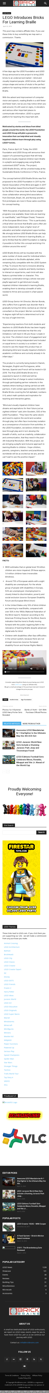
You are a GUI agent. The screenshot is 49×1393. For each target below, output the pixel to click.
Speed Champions (11, 1055)
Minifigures (9, 1029)
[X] (40, 1359)
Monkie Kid (8, 1036)
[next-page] (8, 771)
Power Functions (11, 1044)
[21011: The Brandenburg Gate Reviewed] (9, 1250)
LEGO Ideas (9, 995)
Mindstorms (9, 1021)
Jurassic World (10, 999)
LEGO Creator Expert (12, 969)
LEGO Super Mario (11, 1014)
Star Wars (8, 1062)
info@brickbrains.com (29, 1342)
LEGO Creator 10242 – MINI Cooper (31, 1224)
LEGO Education (10, 1006)
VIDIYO (7, 1081)
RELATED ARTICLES (12, 724)
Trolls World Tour (11, 1074)
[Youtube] (24, 1366)
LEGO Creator (9, 965)
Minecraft (8, 1025)
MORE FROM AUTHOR (31, 724)
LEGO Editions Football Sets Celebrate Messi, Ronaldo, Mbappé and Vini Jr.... (31, 1206)
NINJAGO (8, 1040)
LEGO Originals (10, 1010)
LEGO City (8, 958)
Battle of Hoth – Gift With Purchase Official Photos (35, 711)
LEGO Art (8, 1003)
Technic (7, 1070)
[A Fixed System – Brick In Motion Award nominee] (9, 1239)
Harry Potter (9, 992)
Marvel (7, 1018)
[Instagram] (20, 1359)
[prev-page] (4, 771)
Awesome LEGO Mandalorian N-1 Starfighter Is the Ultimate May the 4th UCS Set (31, 733)
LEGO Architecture (11, 947)
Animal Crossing (11, 943)
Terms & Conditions (12, 1375)
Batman (7, 951)
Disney (7, 977)
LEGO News (6, 13)
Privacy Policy (25, 1375)
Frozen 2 (7, 988)
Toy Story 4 (8, 1077)
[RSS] (34, 1359)
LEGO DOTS (9, 980)
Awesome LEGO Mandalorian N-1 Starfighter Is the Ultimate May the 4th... (31, 1181)
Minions (7, 1033)
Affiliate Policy (37, 1375)
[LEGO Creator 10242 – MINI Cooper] (9, 1227)
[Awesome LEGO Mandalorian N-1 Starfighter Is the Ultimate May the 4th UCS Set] (9, 733)
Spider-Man (9, 1059)
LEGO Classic (9, 962)
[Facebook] (6, 1359)
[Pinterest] (27, 1359)
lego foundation (26, 699)
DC (5, 973)
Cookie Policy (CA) (24, 1378)
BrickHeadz (8, 954)
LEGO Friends (9, 984)
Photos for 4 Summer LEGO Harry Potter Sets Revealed (12, 712)
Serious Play (9, 1051)
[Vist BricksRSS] (10, 1102)
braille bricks (14, 699)
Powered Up (9, 1047)
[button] (4, 3)
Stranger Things (10, 1066)
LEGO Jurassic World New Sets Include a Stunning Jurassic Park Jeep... (30, 1193)
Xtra (5, 1085)
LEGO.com (18, 684)
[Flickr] (13, 1359)
